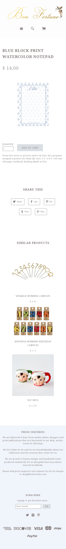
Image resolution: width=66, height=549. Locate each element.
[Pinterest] (38, 515)
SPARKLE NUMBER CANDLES (33, 296)
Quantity (7, 144)
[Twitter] (27, 515)
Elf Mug (33, 400)
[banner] (33, 12)
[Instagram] (33, 515)
